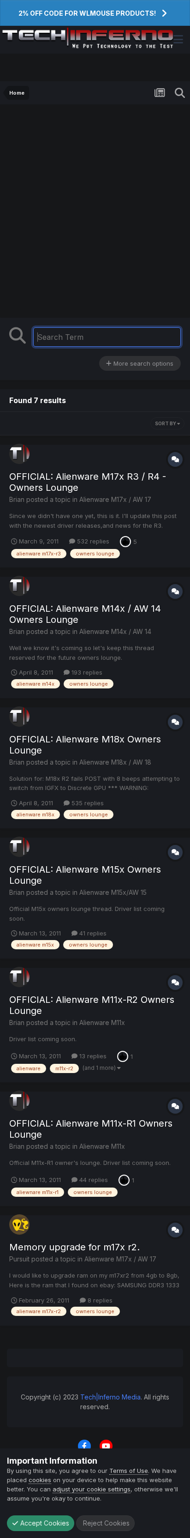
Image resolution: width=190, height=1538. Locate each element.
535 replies (87, 803)
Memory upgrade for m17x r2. (74, 1247)
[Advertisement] (95, 213)
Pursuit (19, 1259)
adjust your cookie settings (92, 1489)
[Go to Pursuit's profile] (19, 1224)
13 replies (92, 1056)
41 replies (92, 933)
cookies (40, 1480)
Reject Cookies (105, 1523)
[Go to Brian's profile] (19, 454)
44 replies (92, 1179)
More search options (142, 363)
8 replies (99, 1300)
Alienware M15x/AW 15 (113, 892)
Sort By (166, 423)
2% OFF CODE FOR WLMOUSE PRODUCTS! (87, 13)
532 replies (92, 541)
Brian (16, 499)
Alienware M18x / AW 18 (115, 762)
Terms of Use (128, 1470)
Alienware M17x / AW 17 (115, 499)
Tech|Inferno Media (110, 1397)
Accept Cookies (43, 1523)
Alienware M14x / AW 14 (115, 631)
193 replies (86, 672)
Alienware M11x (102, 1022)
